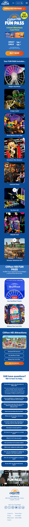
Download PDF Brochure (14, 351)
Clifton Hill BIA (18, 517)
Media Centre (10, 517)
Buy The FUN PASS (14, 363)
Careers (9, 520)
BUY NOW (14, 53)
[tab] (14, 385)
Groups (9, 515)
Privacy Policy (18, 513)
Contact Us (10, 513)
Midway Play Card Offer (14, 326)
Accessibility (18, 515)
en (13, 3)
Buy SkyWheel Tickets (14, 301)
